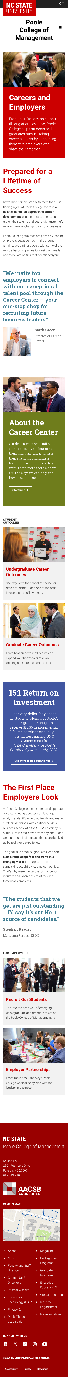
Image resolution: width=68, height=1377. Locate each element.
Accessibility (11, 1369)
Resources (42, 1369)
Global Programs (51, 1295)
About (12, 1251)
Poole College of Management (34, 29)
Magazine (46, 1251)
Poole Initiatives (50, 1314)
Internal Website (18, 1290)
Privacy (27, 1369)
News (11, 1258)
